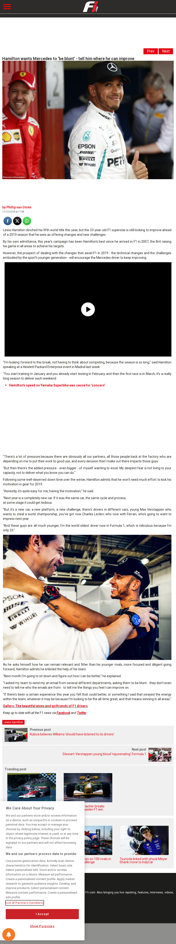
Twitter (81, 713)
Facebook (63, 713)
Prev (150, 51)
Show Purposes (42, 926)
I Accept (42, 914)
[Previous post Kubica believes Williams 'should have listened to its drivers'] (88, 740)
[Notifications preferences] (8, 934)
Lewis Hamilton (13, 722)
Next (166, 51)
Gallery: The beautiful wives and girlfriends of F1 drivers (45, 706)
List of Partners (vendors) (25, 902)
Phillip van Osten (18, 207)
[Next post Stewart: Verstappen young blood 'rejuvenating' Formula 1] (88, 760)
